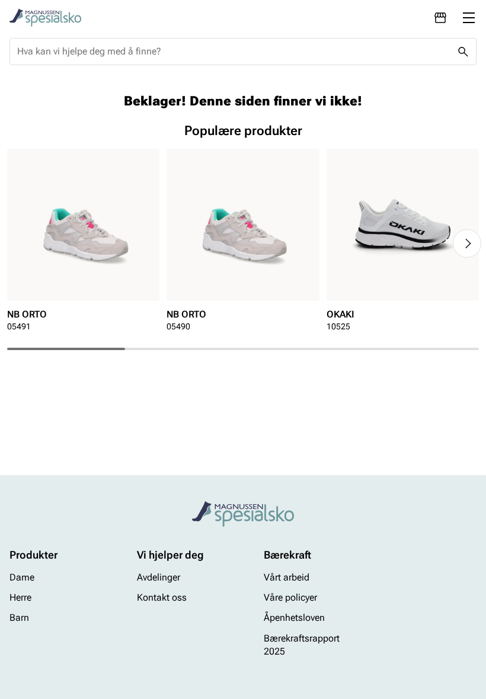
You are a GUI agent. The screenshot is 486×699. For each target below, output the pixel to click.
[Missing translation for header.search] (463, 52)
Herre (20, 597)
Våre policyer (290, 597)
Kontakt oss (162, 597)
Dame (21, 577)
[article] (83, 244)
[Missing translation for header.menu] (469, 18)
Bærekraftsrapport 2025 (302, 645)
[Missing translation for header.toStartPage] (45, 17)
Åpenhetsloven (294, 618)
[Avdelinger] (440, 18)
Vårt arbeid (286, 577)
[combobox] (233, 51)
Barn (19, 618)
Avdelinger (158, 577)
